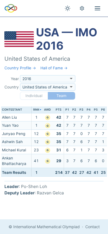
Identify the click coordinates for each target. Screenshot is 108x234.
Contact (92, 226)
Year (15, 79)
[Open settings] (82, 8)
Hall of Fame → (54, 68)
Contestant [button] (12, 109)
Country (11, 87)
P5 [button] (96, 109)
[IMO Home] (10, 8)
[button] (36, 109)
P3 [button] (81, 109)
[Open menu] (97, 8)
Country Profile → (20, 68)
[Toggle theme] (68, 8)
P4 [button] (89, 109)
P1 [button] (67, 109)
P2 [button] (74, 109)
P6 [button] (103, 109)
